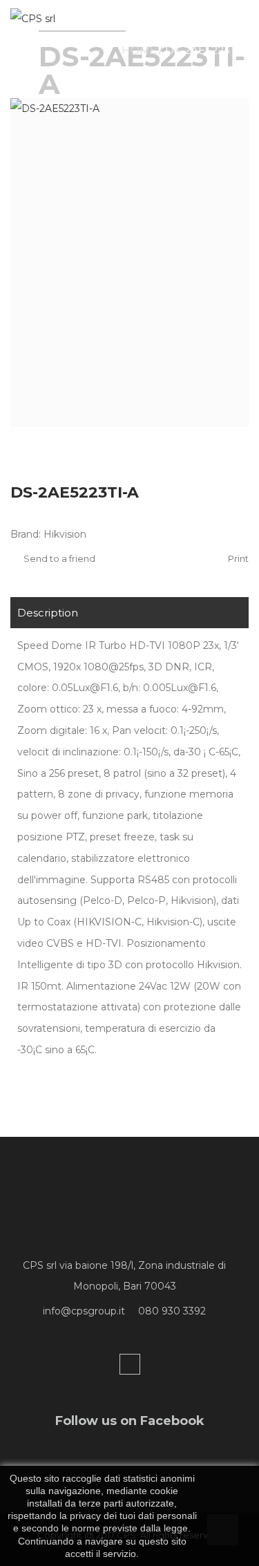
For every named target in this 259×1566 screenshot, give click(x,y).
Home (139, 50)
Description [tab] (47, 612)
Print (237, 558)
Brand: (25, 534)
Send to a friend (58, 558)
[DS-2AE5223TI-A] (129, 262)
